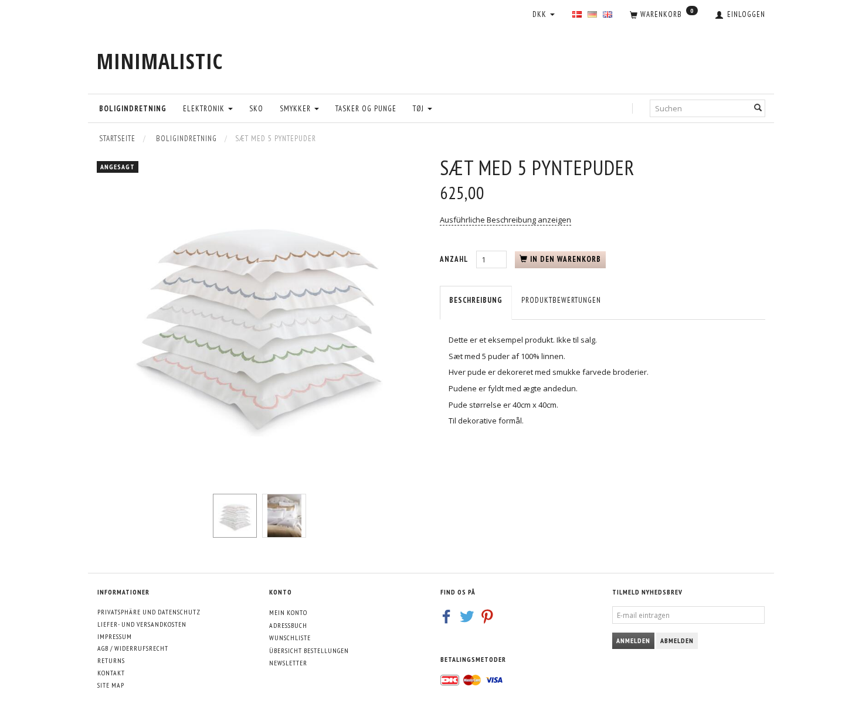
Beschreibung (476, 300)
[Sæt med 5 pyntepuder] (259, 317)
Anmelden (633, 640)
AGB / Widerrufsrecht (132, 648)
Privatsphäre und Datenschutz (149, 611)
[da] (577, 15)
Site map (110, 685)
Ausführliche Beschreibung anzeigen (505, 219)
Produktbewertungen (561, 300)
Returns (111, 660)
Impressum (114, 636)
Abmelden (677, 640)
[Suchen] (758, 108)
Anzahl (455, 259)
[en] (607, 15)
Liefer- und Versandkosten (141, 624)
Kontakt (111, 672)
